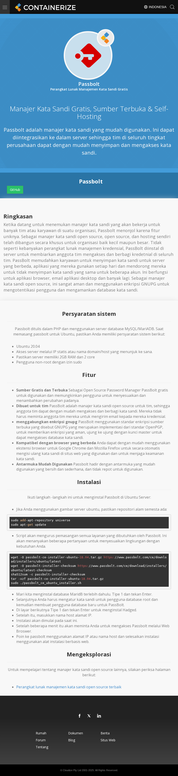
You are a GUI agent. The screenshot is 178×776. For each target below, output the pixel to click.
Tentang (42, 747)
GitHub (15, 189)
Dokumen (75, 733)
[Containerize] (44, 7)
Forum (41, 740)
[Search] (172, 7)
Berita (105, 733)
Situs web (108, 740)
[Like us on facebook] (80, 716)
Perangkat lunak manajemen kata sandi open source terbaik (68, 686)
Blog (71, 740)
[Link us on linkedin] (99, 716)
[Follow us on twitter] (89, 716)
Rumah (41, 733)
